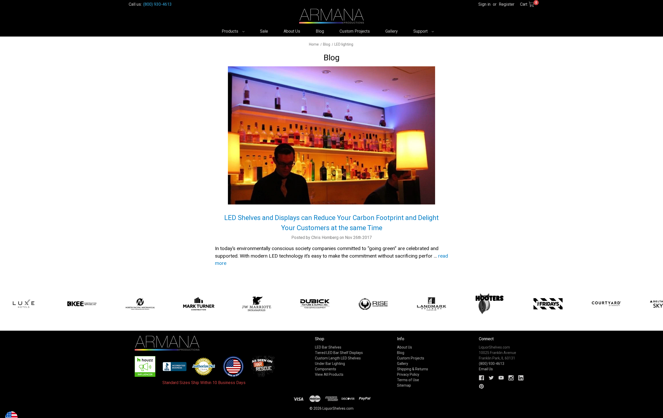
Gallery (391, 31)
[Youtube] (501, 377)
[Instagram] (511, 377)
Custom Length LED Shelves (338, 358)
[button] (145, 366)
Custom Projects (355, 31)
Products (230, 31)
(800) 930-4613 (157, 4)
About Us (292, 31)
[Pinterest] (481, 386)
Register (506, 4)
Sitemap (404, 385)
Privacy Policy (408, 374)
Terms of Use (408, 380)
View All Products (329, 374)
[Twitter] (491, 377)
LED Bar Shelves (328, 347)
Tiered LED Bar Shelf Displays (339, 353)
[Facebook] (481, 377)
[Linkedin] (520, 377)
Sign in (484, 4)
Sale (264, 31)
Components (325, 369)
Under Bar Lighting (330, 364)
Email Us (486, 369)
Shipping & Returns (412, 369)
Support (421, 31)
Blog (320, 31)
